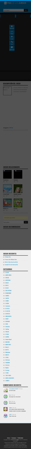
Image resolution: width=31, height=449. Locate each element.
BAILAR (7, 283)
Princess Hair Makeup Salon (11, 259)
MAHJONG (7, 342)
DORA (6, 324)
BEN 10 (6, 285)
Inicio (8, 438)
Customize (7, 306)
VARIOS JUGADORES (9, 378)
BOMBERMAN (8, 293)
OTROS (6, 357)
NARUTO (7, 355)
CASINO (7, 301)
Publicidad (20, 438)
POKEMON (7, 362)
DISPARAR (7, 321)
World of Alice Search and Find (11, 262)
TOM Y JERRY (8, 375)
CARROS (7, 295)
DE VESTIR (7, 311)
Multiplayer (7, 352)
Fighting (7, 329)
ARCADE (7, 277)
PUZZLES (7, 365)
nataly (10, 407)
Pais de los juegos (15, 439)
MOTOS (7, 350)
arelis (10, 414)
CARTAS (7, 298)
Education (7, 326)
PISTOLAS (7, 360)
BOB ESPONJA (8, 290)
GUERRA (7, 337)
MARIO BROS (8, 344)
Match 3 (7, 347)
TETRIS (6, 373)
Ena (10, 395)
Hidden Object (8, 339)
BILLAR (6, 288)
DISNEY (7, 319)
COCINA (7, 303)
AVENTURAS (7, 280)
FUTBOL (7, 334)
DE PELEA (7, 308)
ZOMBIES (7, 380)
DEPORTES (7, 313)
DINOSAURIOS (8, 316)
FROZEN (7, 332)
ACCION (7, 272)
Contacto (14, 438)
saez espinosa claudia (13, 388)
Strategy (7, 370)
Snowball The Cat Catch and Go (11, 264)
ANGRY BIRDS (8, 275)
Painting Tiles (8, 257)
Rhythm (7, 368)
